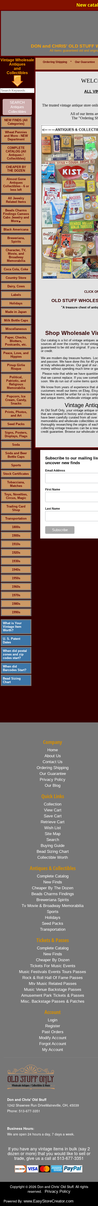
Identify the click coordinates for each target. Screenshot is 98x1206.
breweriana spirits (52, 900)
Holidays (16, 303)
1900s (16, 535)
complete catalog (53, 876)
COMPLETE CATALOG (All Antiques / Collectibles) (16, 153)
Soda (16, 444)
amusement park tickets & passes (52, 995)
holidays (52, 917)
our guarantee (52, 773)
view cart (52, 810)
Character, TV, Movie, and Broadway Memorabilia (16, 255)
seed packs (52, 923)
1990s (16, 612)
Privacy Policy (57, 1191)
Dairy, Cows (16, 286)
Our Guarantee (85, 62)
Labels (16, 295)
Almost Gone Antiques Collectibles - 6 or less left (16, 184)
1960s (16, 586)
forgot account (52, 1043)
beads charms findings (52, 894)
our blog (52, 785)
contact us (53, 762)
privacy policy (52, 779)
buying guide (52, 845)
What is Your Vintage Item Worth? (12, 626)
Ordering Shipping (55, 62)
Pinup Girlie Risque (16, 366)
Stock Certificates (16, 474)
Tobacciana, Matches (16, 484)
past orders (53, 1032)
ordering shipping (53, 767)
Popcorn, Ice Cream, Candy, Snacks (16, 400)
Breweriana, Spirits (16, 239)
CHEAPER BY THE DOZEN (16, 168)
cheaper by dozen (52, 960)
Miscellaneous (16, 329)
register (52, 1026)
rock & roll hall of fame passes (52, 977)
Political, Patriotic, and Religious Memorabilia (16, 382)
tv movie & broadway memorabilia (52, 905)
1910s (16, 544)
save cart (53, 816)
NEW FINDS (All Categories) (16, 121)
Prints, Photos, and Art (16, 413)
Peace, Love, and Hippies (16, 354)
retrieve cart (52, 822)
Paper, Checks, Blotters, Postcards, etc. (16, 341)
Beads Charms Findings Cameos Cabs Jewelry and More (16, 216)
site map (52, 834)
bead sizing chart (53, 851)
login (52, 1020)
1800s (16, 527)
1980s (16, 603)
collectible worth (52, 857)
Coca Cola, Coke (16, 269)
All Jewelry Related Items (16, 200)
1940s (16, 569)
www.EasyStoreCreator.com (49, 1201)
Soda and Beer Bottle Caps (16, 454)
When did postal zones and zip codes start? (15, 654)
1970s (16, 595)
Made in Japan (16, 312)
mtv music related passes (53, 983)
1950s (16, 578)
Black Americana (16, 229)
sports (53, 911)
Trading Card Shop (15, 508)
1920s (16, 552)
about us (52, 756)
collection (52, 804)
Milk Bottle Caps (16, 320)
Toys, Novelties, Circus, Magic (16, 496)
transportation (52, 929)
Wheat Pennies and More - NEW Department (16, 135)
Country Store (16, 278)
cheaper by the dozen (52, 888)
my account (52, 1049)
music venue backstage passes (52, 989)
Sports (16, 465)
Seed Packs (15, 424)
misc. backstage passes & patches (52, 1001)
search (52, 839)
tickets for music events (52, 966)
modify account (52, 1038)
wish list (52, 828)
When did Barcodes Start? (14, 668)
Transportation (16, 518)
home (52, 750)
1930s (16, 561)
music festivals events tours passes (52, 972)
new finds (52, 882)
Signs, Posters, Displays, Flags (16, 434)
